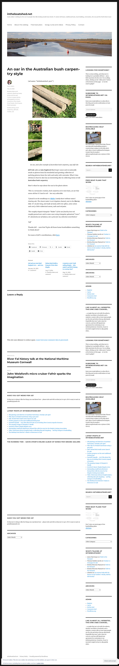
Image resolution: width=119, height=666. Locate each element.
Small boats (10, 103)
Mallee (52, 199)
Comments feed (92, 296)
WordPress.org (91, 298)
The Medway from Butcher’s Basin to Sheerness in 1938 (25, 432)
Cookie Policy (40, 663)
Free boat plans (36, 25)
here (58, 235)
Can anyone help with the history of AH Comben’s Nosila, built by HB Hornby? (98, 248)
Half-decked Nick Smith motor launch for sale (22, 418)
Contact (81, 25)
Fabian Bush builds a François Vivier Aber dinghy (51, 265)
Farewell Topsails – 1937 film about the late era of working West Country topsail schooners (36, 422)
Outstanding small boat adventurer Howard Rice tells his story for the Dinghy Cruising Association (38, 428)
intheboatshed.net (19, 14)
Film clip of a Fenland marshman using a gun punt (23, 417)
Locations (10, 101)
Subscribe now (91, 115)
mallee (9, 111)
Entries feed (90, 294)
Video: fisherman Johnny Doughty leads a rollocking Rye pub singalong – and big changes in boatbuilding (40, 430)
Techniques (18, 103)
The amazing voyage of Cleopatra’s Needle (21, 424)
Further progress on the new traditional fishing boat (24, 420)
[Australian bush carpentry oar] (54, 101)
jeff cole (16, 109)
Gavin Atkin (10, 86)
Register (89, 290)
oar (13, 111)
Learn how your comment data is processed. (52, 340)
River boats (17, 101)
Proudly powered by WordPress (38, 656)
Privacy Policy (71, 25)
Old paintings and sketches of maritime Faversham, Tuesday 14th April (29, 415)
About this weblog (21, 25)
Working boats (11, 105)
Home (9, 25)
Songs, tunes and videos (54, 25)
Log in (89, 292)
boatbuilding (11, 107)
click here (88, 201)
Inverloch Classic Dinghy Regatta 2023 (20, 426)
